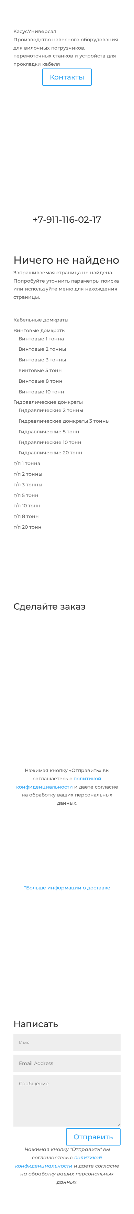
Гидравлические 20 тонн (50, 453)
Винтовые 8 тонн (41, 381)
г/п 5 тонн (25, 495)
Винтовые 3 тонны (42, 360)
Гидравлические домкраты (48, 402)
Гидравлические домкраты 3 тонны (64, 421)
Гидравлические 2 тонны (51, 410)
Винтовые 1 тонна (41, 339)
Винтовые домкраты (39, 330)
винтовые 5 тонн (40, 370)
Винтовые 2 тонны (42, 349)
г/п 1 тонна (26, 463)
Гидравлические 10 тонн (50, 442)
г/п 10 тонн (27, 506)
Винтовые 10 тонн (41, 392)
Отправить (93, 758)
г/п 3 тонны (27, 485)
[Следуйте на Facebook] (18, 1011)
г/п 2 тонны (27, 474)
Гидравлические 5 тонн (49, 432)
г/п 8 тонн (26, 516)
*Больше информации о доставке (67, 888)
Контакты (67, 77)
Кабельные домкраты (40, 320)
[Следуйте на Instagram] (46, 1011)
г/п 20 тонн (27, 527)
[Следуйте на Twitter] (32, 1011)
